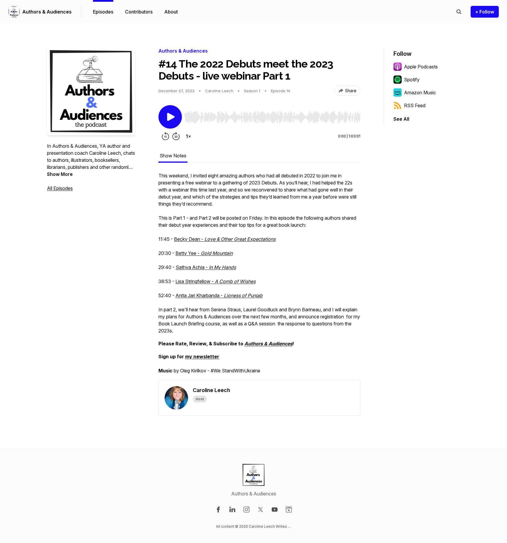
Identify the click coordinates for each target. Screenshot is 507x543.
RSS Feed (414, 105)
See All (401, 119)
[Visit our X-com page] (260, 509)
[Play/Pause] (170, 117)
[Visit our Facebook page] (218, 509)
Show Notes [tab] (173, 156)
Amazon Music (420, 92)
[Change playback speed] (188, 136)
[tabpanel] (259, 276)
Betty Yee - (204, 253)
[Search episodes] (459, 11)
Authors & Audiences (47, 12)
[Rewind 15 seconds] (165, 136)
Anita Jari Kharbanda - (219, 295)
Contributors (139, 12)
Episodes (103, 12)
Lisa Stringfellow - (215, 281)
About (171, 12)
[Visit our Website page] (289, 509)
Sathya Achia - (206, 267)
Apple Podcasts (421, 67)
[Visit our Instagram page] (246, 509)
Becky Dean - (225, 239)
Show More (60, 174)
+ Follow (484, 12)
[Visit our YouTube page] (275, 509)
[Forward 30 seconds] (176, 136)
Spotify (412, 80)
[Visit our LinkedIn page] (232, 509)
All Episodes (60, 188)
